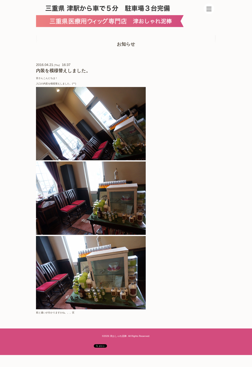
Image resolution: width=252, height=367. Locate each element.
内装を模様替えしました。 (63, 70)
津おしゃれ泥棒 (118, 336)
